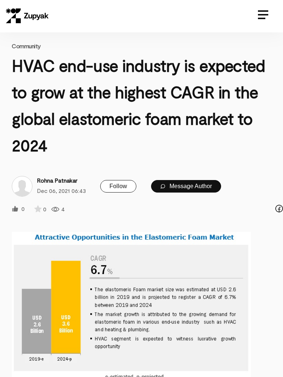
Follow (118, 186)
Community (26, 45)
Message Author (190, 186)
